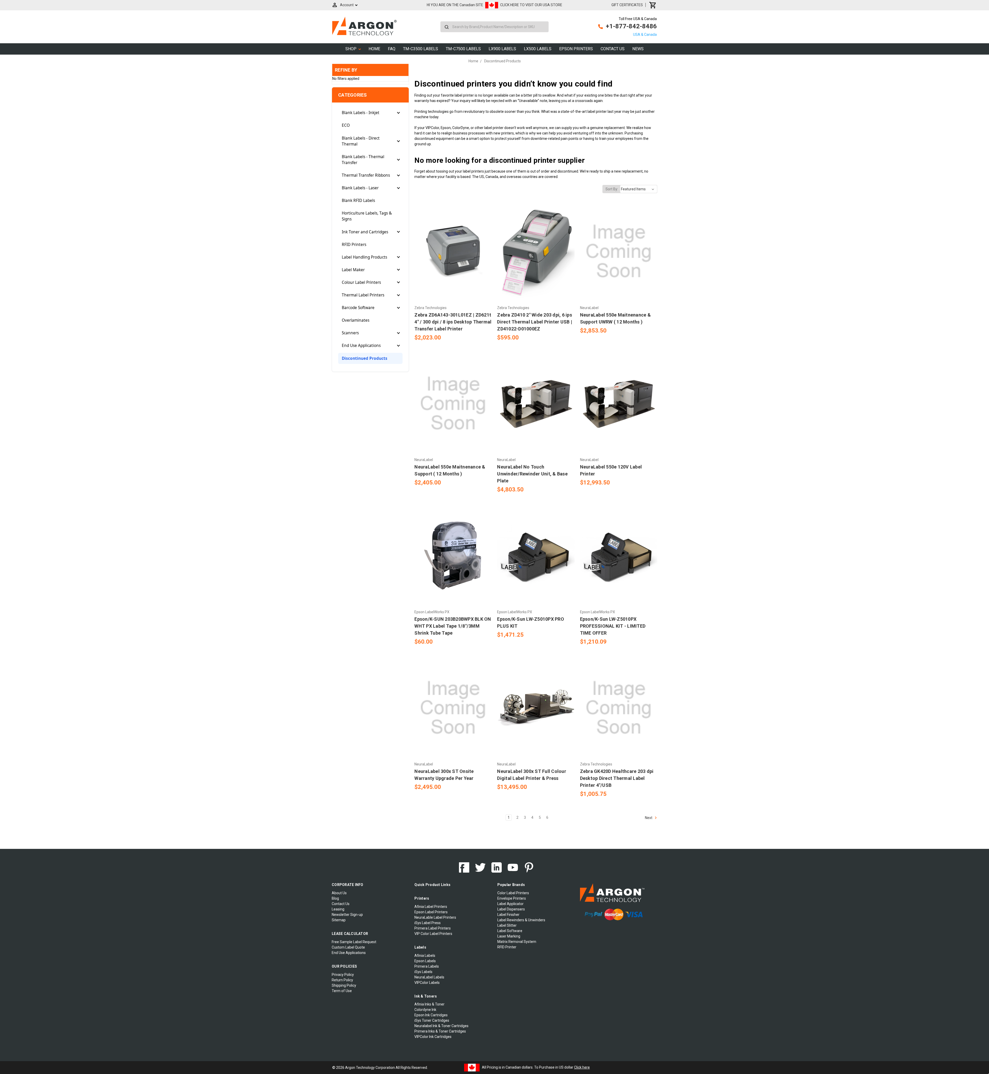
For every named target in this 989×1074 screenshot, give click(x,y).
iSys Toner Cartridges (431, 1020)
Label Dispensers (511, 909)
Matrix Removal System (516, 942)
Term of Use (342, 991)
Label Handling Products (364, 257)
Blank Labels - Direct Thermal (361, 141)
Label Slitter (507, 925)
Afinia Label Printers (430, 907)
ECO (346, 125)
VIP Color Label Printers (433, 934)
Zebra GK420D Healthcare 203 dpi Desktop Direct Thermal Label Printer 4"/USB (617, 778)
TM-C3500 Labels (420, 48)
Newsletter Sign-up (347, 915)
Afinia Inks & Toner (429, 1004)
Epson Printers (576, 48)
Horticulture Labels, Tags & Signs (367, 216)
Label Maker (353, 269)
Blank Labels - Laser (360, 188)
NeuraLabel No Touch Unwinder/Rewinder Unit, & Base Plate (532, 473)
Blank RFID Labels (358, 200)
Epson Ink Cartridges (431, 1015)
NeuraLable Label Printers (435, 917)
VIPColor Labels (427, 983)
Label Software (509, 931)
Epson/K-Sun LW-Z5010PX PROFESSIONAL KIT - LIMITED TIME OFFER (613, 626)
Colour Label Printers (361, 282)
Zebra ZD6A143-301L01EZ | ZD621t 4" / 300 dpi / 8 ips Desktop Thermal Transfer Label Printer (452, 321)
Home (374, 48)
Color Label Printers (513, 893)
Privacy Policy (343, 975)
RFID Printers (354, 244)
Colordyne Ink (425, 1010)
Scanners (350, 333)
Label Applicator (510, 904)
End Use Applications (361, 345)
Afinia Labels (424, 955)
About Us (339, 893)
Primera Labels (426, 966)
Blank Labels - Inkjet (360, 112)
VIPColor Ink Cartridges (432, 1037)
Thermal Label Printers (363, 295)
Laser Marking (508, 936)
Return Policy (342, 980)
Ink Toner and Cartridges (365, 232)
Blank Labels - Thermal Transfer (363, 159)
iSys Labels (423, 972)
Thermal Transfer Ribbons (366, 175)
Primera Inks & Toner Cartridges (440, 1031)
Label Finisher (508, 915)
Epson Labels (425, 961)
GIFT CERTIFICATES (627, 5)
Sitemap (339, 920)
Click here (582, 1067)
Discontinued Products (364, 358)
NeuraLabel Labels (429, 977)
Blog (335, 898)
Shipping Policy (344, 985)
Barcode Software (358, 307)
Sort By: (612, 189)
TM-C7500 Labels (463, 48)
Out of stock (453, 260)
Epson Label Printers (431, 912)
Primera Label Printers (432, 928)
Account (346, 5)
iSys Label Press (427, 923)
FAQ (391, 48)
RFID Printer (506, 947)
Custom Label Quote (348, 947)
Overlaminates (355, 320)
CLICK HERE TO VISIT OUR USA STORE (531, 5)
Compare (451, 251)
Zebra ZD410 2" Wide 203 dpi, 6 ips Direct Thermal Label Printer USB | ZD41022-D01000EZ (534, 321)
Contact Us (613, 48)
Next (649, 817)
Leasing (338, 909)
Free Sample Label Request (354, 942)
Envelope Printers (511, 898)
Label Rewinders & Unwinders (521, 920)
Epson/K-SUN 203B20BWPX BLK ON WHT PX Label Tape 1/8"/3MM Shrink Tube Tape (452, 626)
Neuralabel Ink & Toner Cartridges (441, 1026)
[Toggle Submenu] (398, 112)
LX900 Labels (502, 48)
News (638, 48)
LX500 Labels (537, 48)
